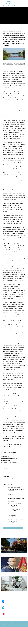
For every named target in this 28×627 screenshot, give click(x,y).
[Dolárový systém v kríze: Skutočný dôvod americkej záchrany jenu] (5, 521)
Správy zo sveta (5, 11)
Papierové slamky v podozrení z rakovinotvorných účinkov (14, 510)
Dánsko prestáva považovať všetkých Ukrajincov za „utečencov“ (15, 504)
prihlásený (10, 478)
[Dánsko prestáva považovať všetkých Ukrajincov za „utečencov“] (5, 505)
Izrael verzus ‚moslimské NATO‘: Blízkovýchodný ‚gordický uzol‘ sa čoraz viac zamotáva (16, 488)
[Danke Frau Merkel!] (5, 516)
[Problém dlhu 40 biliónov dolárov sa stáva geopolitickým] (5, 494)
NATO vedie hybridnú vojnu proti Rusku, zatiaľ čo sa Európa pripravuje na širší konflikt (16, 499)
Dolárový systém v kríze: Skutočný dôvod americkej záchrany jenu (16, 520)
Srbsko (5, 468)
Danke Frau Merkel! (12, 515)
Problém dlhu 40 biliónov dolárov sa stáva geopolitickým (16, 494)
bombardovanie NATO (9, 467)
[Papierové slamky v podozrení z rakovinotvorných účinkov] (5, 510)
